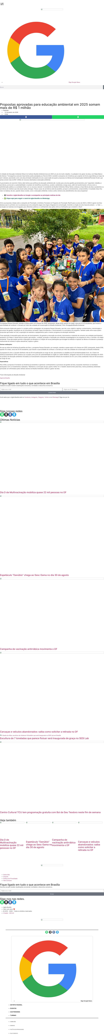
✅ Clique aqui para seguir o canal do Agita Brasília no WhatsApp (27, 198)
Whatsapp (55, 397)
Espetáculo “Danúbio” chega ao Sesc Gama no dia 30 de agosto (34, 575)
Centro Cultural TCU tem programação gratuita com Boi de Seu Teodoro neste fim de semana (50, 812)
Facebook (27, 397)
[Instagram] (6, 414)
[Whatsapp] (2, 414)
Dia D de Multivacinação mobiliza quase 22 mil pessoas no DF (33, 492)
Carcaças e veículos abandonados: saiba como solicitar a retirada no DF (39, 731)
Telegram (41, 397)
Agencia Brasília (5, 378)
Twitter (47, 397)
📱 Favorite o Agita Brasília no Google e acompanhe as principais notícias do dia (32, 195)
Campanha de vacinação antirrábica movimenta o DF (28, 649)
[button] (26, 117)
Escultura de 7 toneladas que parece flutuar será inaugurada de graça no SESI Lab (44, 738)
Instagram (34, 397)
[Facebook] (10, 414)
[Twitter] (14, 414)
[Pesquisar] (103, 87)
